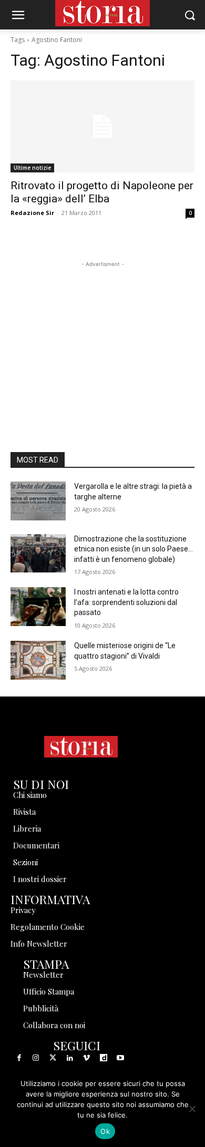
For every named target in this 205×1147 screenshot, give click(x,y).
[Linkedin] (70, 1058)
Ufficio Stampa (48, 991)
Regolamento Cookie (48, 926)
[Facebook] (19, 1058)
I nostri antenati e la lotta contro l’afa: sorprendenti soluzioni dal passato (126, 602)
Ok (105, 1131)
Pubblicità (40, 1008)
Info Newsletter (39, 943)
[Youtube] (120, 1058)
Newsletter (43, 974)
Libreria (27, 828)
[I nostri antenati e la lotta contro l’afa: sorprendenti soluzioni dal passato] (38, 606)
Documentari (36, 845)
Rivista (24, 811)
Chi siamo (30, 795)
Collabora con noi (54, 1025)
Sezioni (25, 862)
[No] (192, 1108)
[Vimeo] (86, 1058)
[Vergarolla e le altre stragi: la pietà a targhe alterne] (38, 501)
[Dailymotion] (103, 1058)
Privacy (23, 910)
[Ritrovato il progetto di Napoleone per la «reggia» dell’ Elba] (102, 126)
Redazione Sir (32, 213)
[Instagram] (35, 1058)
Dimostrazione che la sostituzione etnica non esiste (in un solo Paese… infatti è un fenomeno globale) (133, 549)
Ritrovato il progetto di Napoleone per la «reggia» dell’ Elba (102, 192)
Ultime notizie (32, 167)
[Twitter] (52, 1058)
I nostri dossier (40, 879)
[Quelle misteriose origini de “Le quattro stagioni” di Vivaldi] (38, 660)
